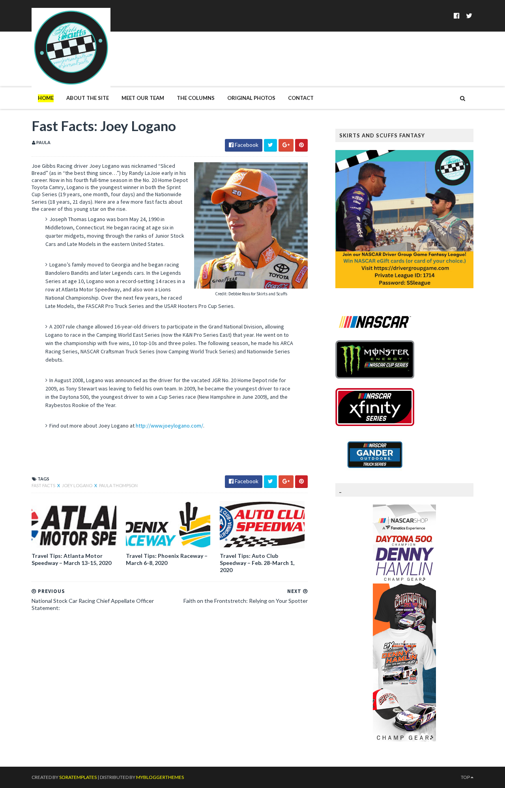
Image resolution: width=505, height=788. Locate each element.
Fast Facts (44, 485)
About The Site (87, 98)
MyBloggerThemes (160, 777)
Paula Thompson (118, 485)
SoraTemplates (78, 777)
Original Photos (251, 98)
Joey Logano (77, 485)
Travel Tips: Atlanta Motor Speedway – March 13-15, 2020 (71, 559)
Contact (301, 98)
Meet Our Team (143, 98)
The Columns (196, 98)
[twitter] (469, 15)
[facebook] (457, 15)
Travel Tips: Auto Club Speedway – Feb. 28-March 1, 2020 (257, 562)
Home (46, 98)
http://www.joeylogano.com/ (169, 425)
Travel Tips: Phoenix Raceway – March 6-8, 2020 (167, 559)
